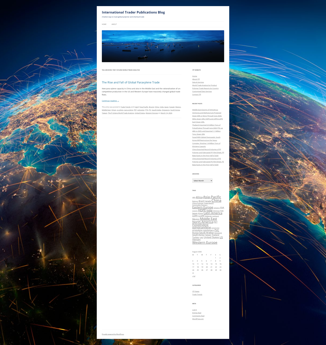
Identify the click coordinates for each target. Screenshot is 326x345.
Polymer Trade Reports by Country (205, 88)
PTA (146, 110)
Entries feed (196, 313)
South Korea (175, 110)
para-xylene (128, 110)
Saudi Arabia (156, 110)
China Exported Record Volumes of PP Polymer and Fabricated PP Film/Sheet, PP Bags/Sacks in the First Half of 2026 (208, 152)
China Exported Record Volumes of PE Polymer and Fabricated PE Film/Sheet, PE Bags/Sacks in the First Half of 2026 (208, 161)
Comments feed (198, 316)
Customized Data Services (202, 91)
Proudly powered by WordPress (113, 334)
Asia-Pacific (144, 107)
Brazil (201, 201)
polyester (141, 110)
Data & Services (198, 82)
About (114, 24)
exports (195, 211)
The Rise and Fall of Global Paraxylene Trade (131, 82)
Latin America (213, 213)
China (157, 107)
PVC (216, 230)
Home (104, 24)
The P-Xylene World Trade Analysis (121, 113)
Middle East (106, 110)
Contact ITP (196, 94)
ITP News (195, 291)
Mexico (178, 107)
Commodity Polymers (199, 205)
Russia (195, 232)
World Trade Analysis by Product (204, 85)
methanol (215, 216)
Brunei (151, 107)
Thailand (215, 234)
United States (140, 113)
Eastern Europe (202, 207)
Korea (200, 213)
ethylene (217, 208)
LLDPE (201, 215)
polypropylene (201, 227)
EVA (222, 207)
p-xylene (120, 110)
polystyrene (215, 228)
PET (135, 110)
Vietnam (196, 239)
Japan (166, 107)
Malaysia (208, 216)
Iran (222, 210)
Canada (208, 201)
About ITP (196, 79)
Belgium (195, 201)
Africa (199, 197)
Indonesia (216, 211)
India (162, 107)
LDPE (195, 215)
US (221, 237)
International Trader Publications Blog (133, 12)
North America (202, 222)
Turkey (195, 237)
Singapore (166, 110)
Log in (194, 310)
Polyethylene (200, 224)
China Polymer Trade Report (203, 203)
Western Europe (152, 113)
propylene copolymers (203, 230)
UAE (201, 237)
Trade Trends (126, 107)
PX (150, 110)
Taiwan (104, 113)
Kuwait (172, 107)
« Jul (193, 276)
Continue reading (110, 101)
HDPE (202, 210)
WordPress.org (197, 319)
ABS (193, 197)
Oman (113, 110)
